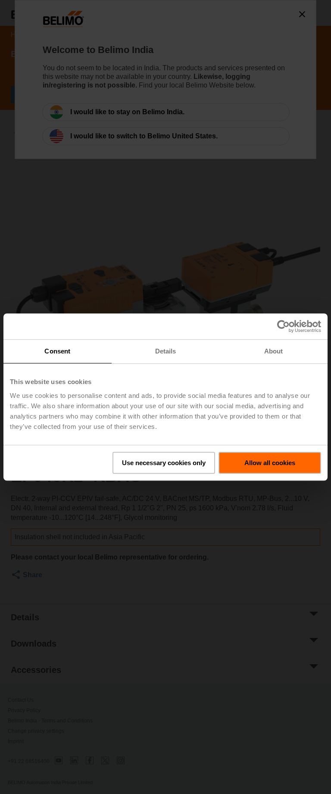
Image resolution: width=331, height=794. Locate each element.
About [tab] (273, 351)
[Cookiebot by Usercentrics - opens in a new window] (283, 326)
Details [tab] (165, 351)
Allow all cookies (269, 462)
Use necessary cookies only (164, 462)
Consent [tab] (57, 351)
